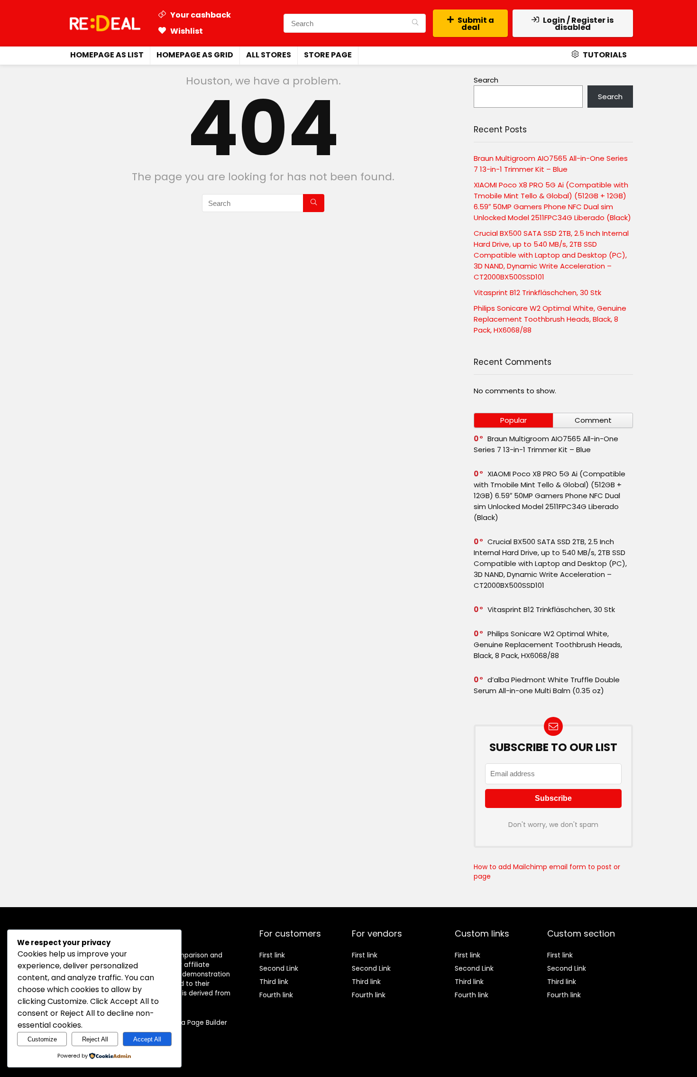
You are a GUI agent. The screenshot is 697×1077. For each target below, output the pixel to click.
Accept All (147, 1039)
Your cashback (200, 14)
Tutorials (604, 54)
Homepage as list (107, 54)
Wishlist (186, 31)
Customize (42, 1039)
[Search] (415, 23)
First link (272, 955)
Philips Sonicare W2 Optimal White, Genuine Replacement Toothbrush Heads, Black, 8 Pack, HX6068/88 (550, 319)
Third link (273, 981)
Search (486, 80)
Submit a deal (476, 24)
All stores (268, 54)
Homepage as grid (194, 54)
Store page (328, 54)
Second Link (278, 968)
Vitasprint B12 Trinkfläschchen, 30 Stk (537, 292)
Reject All (95, 1039)
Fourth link (276, 995)
